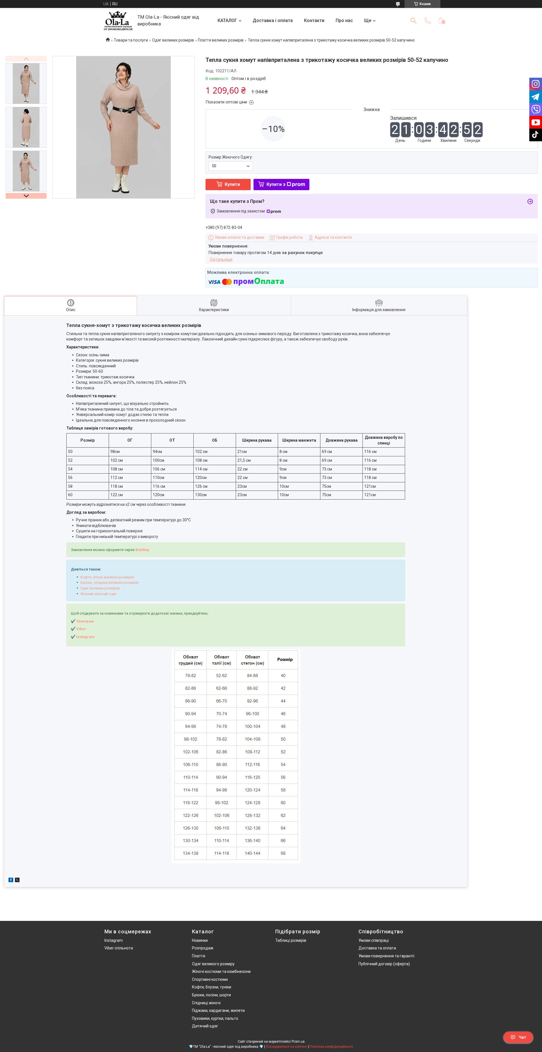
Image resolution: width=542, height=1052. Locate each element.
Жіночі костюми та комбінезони (221, 971)
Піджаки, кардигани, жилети (218, 1010)
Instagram (113, 940)
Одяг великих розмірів (173, 40)
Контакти (314, 20)
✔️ (73, 637)
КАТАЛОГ (227, 20)
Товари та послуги (131, 40)
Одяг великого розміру (213, 964)
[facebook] (10, 881)
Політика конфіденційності (331, 1047)
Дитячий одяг (205, 1026)
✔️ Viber (78, 629)
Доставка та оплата (377, 948)
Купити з (275, 184)
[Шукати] (413, 20)
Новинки (200, 940)
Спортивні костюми (210, 979)
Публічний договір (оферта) (384, 964)
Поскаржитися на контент (286, 1047)
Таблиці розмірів (290, 940)
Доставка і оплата (273, 20)
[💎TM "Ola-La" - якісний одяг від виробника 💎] (118, 21)
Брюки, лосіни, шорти (211, 995)
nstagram (86, 637)
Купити (232, 184)
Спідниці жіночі (206, 1003)
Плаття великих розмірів (221, 40)
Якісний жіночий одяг (98, 594)
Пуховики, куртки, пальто (215, 1018)
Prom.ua (298, 1042)
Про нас (344, 20)
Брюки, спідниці (94, 582)
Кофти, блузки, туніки (211, 987)
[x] (17, 881)
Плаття (198, 956)
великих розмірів (118, 577)
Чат (522, 1037)
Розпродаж (202, 948)
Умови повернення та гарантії (386, 956)
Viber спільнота (118, 948)
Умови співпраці (374, 940)
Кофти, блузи (91, 577)
